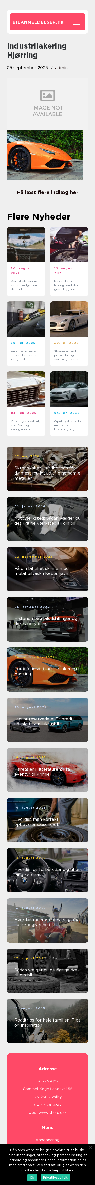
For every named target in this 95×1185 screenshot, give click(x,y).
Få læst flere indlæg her (47, 192)
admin (61, 67)
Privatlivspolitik (55, 1177)
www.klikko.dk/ (53, 1112)
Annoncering (47, 1140)
